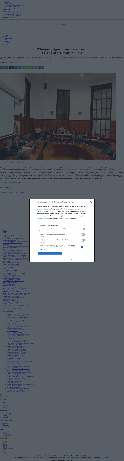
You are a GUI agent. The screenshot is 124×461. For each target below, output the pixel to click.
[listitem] (62, 225)
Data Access (62, 259)
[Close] (91, 202)
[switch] (83, 229)
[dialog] (62, 230)
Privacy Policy (71, 259)
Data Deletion (52, 259)
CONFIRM (50, 253)
